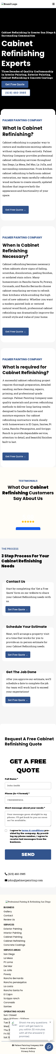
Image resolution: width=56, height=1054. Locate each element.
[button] (53, 4)
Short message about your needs (25, 808)
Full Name (11, 779)
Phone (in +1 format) (17, 793)
